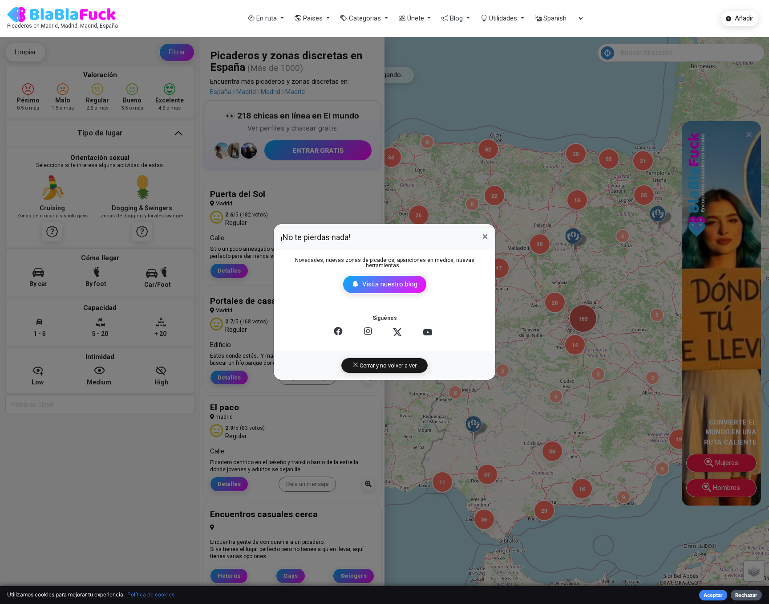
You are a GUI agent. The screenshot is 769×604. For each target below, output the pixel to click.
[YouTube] (427, 332)
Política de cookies (150, 594)
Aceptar (713, 595)
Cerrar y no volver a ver (387, 365)
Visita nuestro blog (388, 284)
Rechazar (746, 595)
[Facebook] (338, 332)
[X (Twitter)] (397, 332)
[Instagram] (367, 332)
